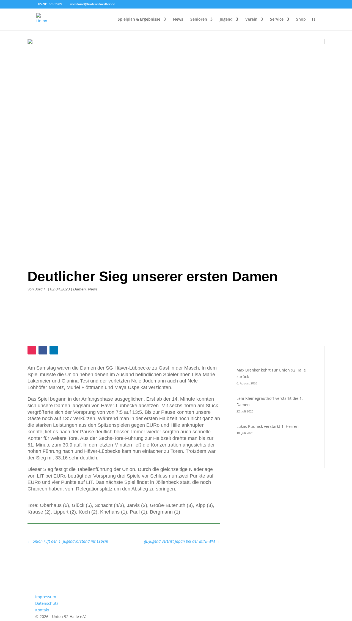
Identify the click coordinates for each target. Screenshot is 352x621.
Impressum (45, 596)
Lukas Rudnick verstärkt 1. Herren (268, 426)
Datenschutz (46, 603)
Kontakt (42, 609)
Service (277, 19)
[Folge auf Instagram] (32, 350)
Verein (251, 19)
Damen (79, 289)
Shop (301, 19)
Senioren (198, 19)
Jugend (226, 19)
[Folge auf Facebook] (42, 350)
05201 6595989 (50, 4)
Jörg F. (41, 289)
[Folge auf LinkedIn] (54, 350)
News (178, 19)
